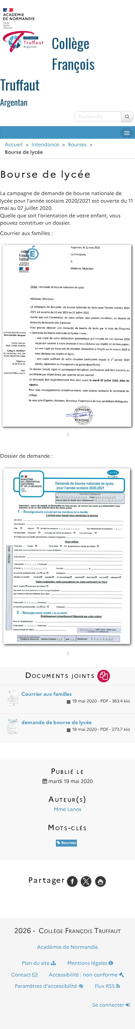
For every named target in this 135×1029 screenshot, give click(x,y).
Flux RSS (105, 986)
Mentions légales (88, 963)
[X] (86, 881)
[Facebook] (72, 881)
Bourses (77, 145)
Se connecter (109, 1005)
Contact (21, 975)
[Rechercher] (127, 116)
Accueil (14, 145)
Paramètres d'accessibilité (46, 986)
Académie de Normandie (67, 947)
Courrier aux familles (46, 694)
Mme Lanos (67, 810)
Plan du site (36, 963)
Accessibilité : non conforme (84, 975)
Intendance (45, 145)
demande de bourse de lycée (56, 722)
